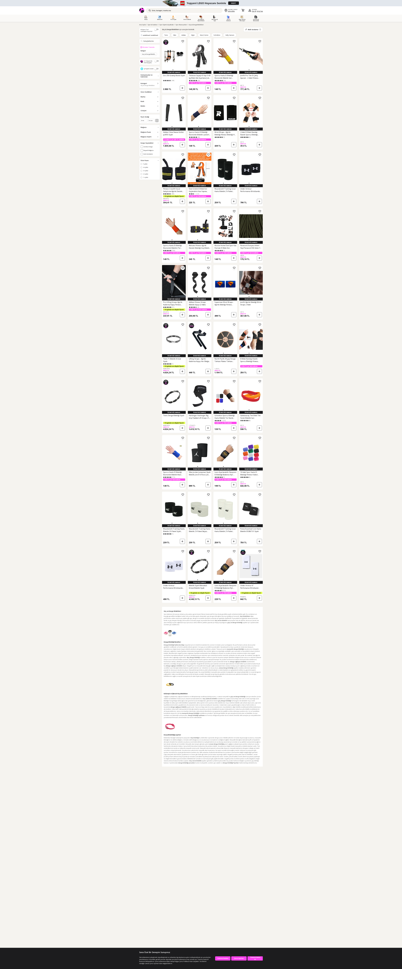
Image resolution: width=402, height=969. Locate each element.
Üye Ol (254, 11)
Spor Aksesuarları (181, 25)
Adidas (183, 35)
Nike (174, 35)
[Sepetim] (243, 10)
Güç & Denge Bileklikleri (196, 25)
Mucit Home (204, 35)
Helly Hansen (229, 35)
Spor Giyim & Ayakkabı (166, 25)
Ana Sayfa (142, 25)
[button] (172, 69)
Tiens (166, 35)
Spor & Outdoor (153, 25)
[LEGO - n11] (201, 3)
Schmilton (217, 35)
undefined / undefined (150, 35)
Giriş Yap (260, 11)
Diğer (193, 35)
